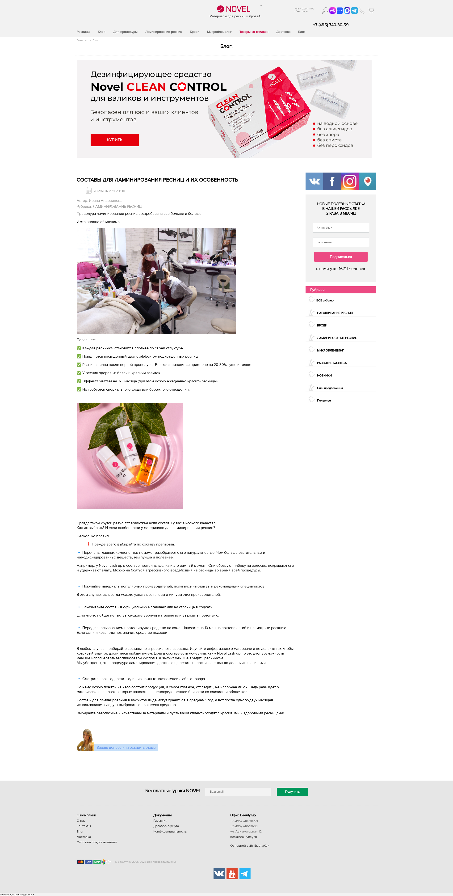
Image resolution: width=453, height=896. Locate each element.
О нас (81, 821)
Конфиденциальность (170, 831)
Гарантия (160, 821)
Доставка (84, 837)
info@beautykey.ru (243, 837)
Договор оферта (166, 826)
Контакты (84, 826)
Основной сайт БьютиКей (249, 846)
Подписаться (341, 256)
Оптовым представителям (97, 842)
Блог (96, 40)
